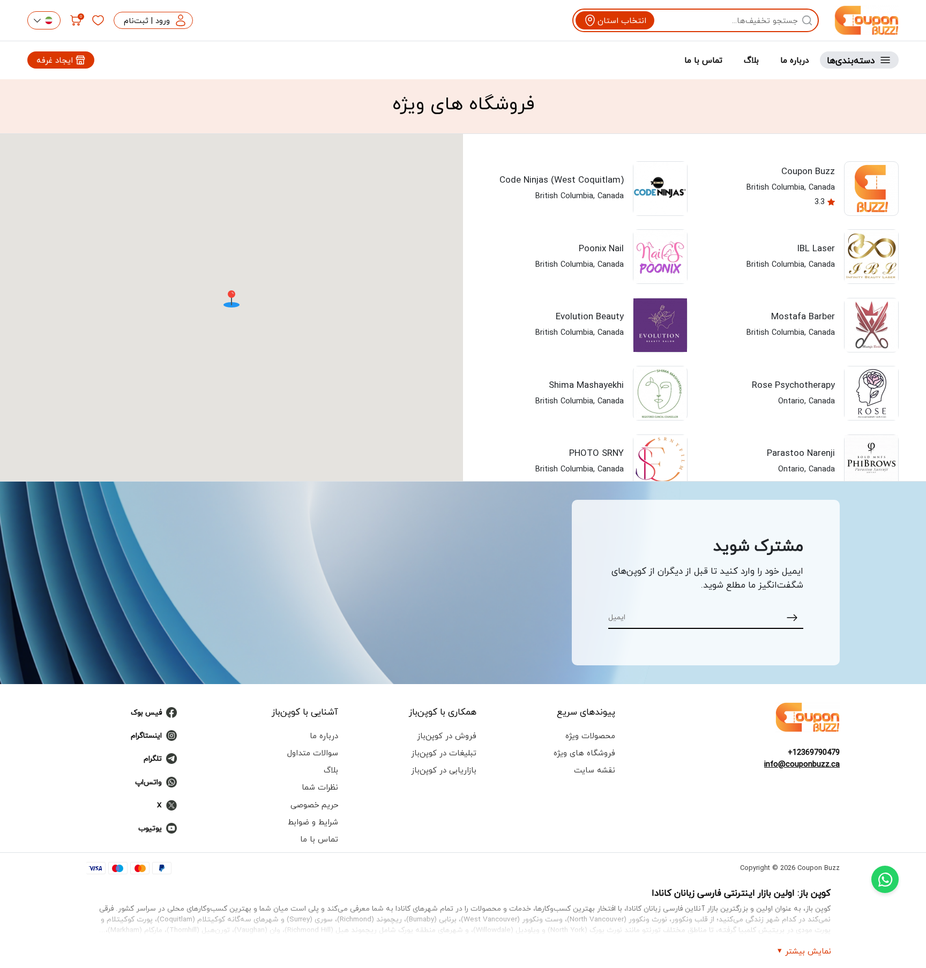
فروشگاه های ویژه (584, 753)
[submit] (792, 616)
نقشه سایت (594, 770)
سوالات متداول (312, 753)
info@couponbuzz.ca (802, 764)
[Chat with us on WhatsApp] (885, 879)
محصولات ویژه (590, 735)
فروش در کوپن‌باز (446, 735)
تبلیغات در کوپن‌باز (443, 753)
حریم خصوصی (314, 805)
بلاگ (751, 60)
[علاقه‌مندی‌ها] (98, 20)
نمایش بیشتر (808, 951)
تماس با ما (703, 60)
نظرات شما (320, 787)
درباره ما (794, 60)
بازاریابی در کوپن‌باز (443, 770)
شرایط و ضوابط (313, 822)
